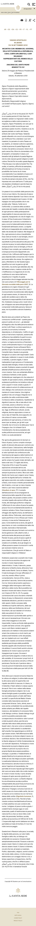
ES (17, 29)
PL (27, 29)
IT (24, 29)
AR (5, 29)
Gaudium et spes (8, 490)
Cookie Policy (18, 918)
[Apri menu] (33, 4)
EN (13, 29)
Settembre (15, 12)
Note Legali (18, 915)
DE (9, 29)
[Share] (34, 20)
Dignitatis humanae (24, 796)
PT (31, 29)
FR (20, 29)
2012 (9, 12)
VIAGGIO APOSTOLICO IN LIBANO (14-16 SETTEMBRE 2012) (18, 42)
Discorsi (4, 12)
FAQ (18, 912)
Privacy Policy (18, 920)
